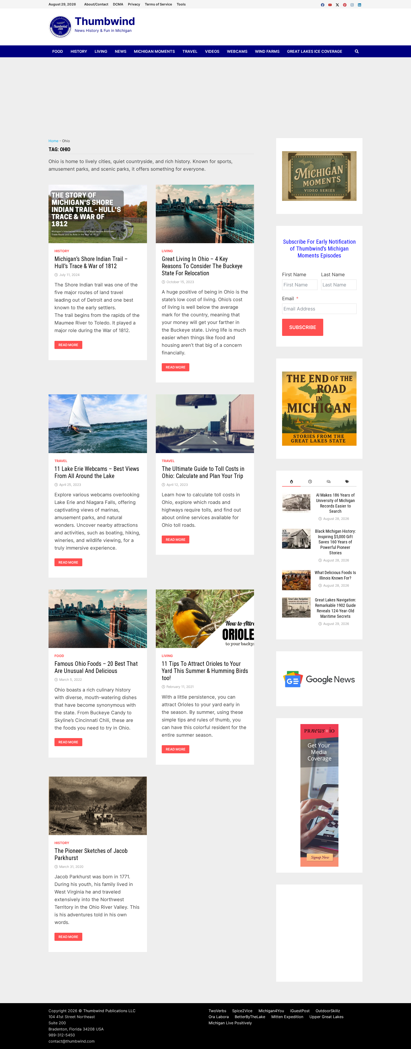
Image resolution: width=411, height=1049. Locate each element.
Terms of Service (158, 4)
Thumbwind (105, 21)
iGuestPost (300, 1010)
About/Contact (96, 4)
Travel (189, 51)
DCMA (118, 4)
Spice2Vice (242, 1010)
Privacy (134, 4)
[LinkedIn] (359, 4)
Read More (68, 345)
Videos (212, 51)
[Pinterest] (345, 4)
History (79, 51)
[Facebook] (323, 4)
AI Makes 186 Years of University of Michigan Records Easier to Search (335, 503)
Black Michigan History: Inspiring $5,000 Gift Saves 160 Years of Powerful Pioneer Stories (335, 542)
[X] (338, 4)
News (120, 51)
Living (101, 51)
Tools (181, 4)
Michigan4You (271, 1010)
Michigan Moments (154, 51)
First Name (294, 274)
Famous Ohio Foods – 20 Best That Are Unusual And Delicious (96, 667)
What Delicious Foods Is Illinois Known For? (335, 575)
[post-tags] (347, 482)
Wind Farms (267, 51)
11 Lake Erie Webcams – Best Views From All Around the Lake (96, 472)
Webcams (237, 51)
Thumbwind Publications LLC (109, 1010)
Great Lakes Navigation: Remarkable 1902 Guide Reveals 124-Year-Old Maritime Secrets (335, 608)
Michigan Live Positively (230, 1022)
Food (57, 51)
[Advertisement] (205, 93)
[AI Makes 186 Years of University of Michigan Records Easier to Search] (296, 496)
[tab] (291, 482)
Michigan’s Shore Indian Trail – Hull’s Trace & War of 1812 (91, 263)
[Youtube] (330, 4)
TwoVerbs (217, 1010)
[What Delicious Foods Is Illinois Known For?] (296, 574)
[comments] (328, 482)
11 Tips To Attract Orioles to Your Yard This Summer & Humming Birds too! (205, 671)
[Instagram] (353, 4)
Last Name (333, 274)
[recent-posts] (310, 482)
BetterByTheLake (250, 1016)
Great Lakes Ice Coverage (314, 51)
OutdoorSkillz (328, 1010)
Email (288, 298)
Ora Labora (219, 1016)
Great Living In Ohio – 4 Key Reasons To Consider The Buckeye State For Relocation (202, 266)
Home (54, 141)
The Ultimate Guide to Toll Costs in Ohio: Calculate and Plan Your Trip (203, 472)
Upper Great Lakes (326, 1016)
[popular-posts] (291, 482)
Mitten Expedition (287, 1016)
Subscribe (302, 327)
